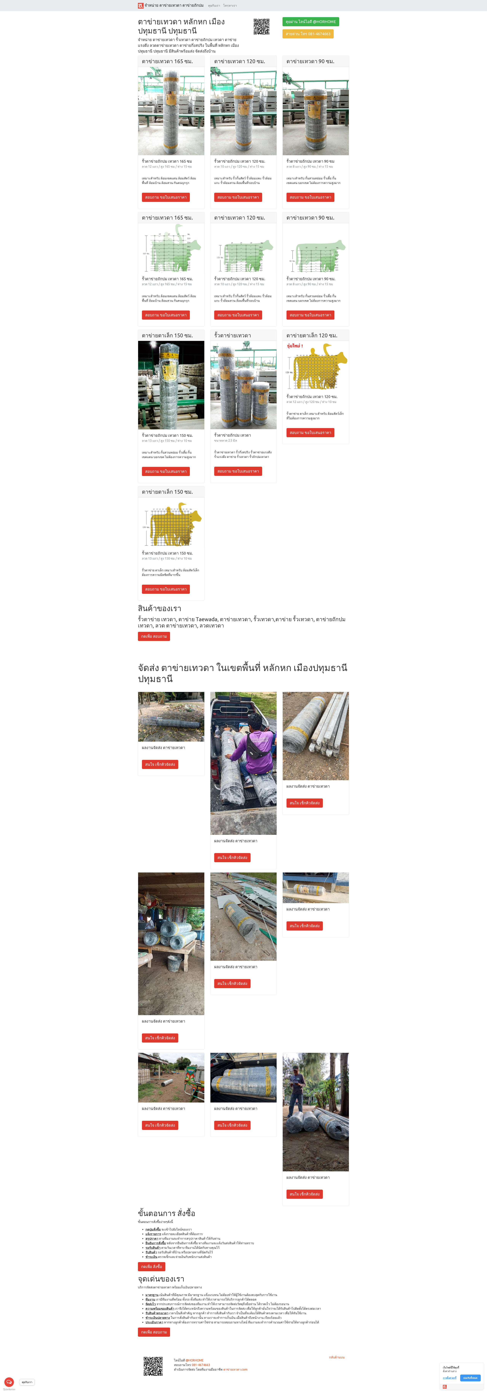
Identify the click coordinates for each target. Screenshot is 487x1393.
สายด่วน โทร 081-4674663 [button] (308, 34)
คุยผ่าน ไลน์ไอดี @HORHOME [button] (311, 21)
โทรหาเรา (230, 5)
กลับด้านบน (337, 1357)
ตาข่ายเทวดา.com (235, 1369)
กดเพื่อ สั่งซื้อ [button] (151, 1266)
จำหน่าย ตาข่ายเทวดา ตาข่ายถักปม (174, 5)
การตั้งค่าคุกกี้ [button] (449, 1377)
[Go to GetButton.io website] (9, 1389)
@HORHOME (195, 1360)
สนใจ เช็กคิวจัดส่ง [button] (160, 764)
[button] (261, 26)
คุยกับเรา (214, 5)
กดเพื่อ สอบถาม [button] (154, 636)
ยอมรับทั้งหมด (470, 1377)
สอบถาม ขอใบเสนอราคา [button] (166, 197)
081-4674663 (201, 1365)
